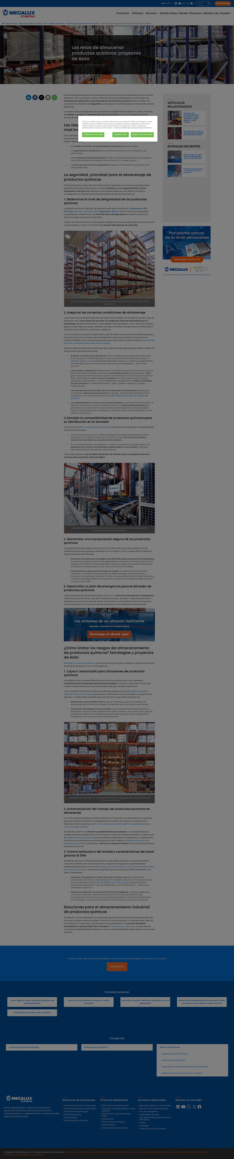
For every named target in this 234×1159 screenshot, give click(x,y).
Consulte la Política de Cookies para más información (132, 128)
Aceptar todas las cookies (142, 134)
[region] (117, 129)
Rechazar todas (121, 134)
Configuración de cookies (93, 134)
